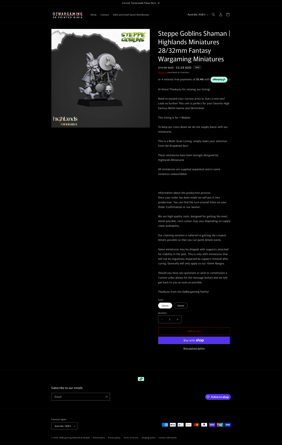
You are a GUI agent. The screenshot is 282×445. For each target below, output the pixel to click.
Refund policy (99, 437)
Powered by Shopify (81, 437)
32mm (180, 305)
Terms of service (131, 437)
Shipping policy (149, 437)
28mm (165, 305)
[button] (213, 14)
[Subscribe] (106, 397)
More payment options (194, 348)
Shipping (162, 72)
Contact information (168, 437)
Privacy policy (114, 437)
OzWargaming (65, 437)
